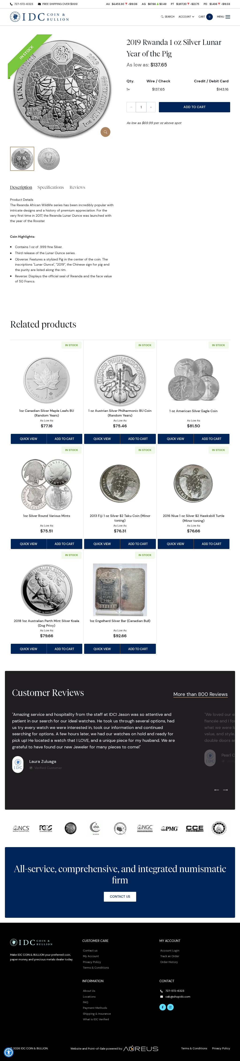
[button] (9, 1052)
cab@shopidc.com (177, 996)
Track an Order (169, 956)
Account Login (169, 950)
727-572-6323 (23, 4)
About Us (89, 990)
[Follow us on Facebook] (162, 1007)
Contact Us (120, 896)
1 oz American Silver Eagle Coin (193, 411)
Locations (89, 996)
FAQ (85, 1002)
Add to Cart (195, 107)
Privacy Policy (92, 962)
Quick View (28, 439)
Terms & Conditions (96, 967)
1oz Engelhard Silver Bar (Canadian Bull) (120, 621)
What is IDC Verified (96, 1019)
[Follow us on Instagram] (170, 1007)
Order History (169, 962)
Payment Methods (95, 1008)
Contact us (90, 950)
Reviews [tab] (77, 187)
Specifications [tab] (51, 187)
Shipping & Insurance (97, 1013)
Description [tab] (21, 187)
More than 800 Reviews (200, 694)
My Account (91, 956)
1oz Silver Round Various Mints (46, 516)
